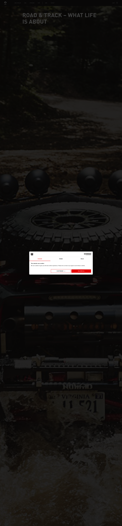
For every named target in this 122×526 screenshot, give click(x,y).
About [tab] (82, 258)
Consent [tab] (40, 258)
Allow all (81, 271)
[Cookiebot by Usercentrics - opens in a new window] (85, 254)
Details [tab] (61, 258)
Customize (60, 271)
